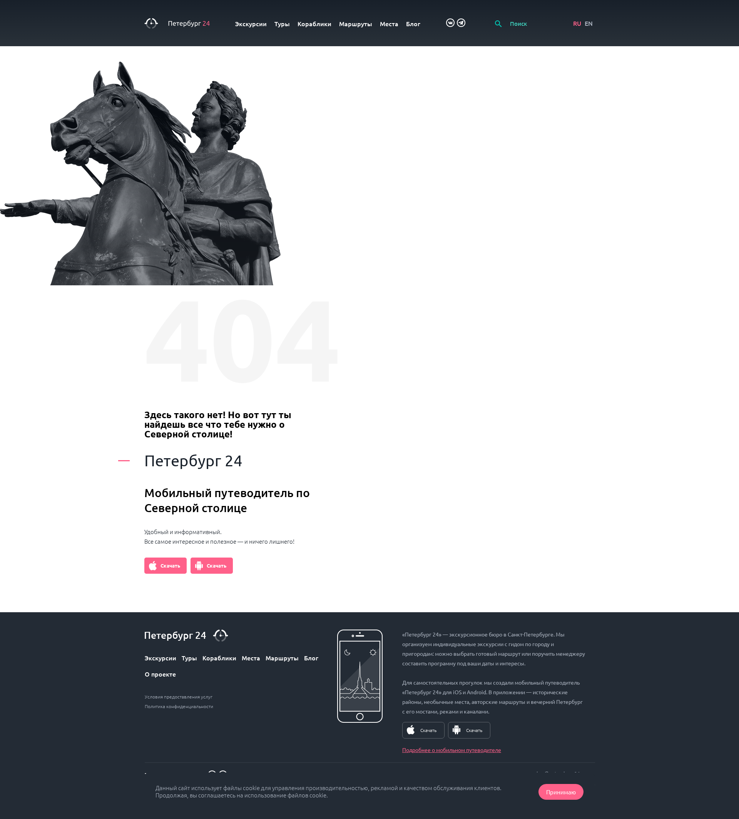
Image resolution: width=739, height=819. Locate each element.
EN (589, 23)
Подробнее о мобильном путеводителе (451, 749)
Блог (413, 23)
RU (577, 23)
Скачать (170, 565)
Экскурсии (251, 23)
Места (389, 23)
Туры (282, 23)
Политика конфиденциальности (179, 706)
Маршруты (355, 23)
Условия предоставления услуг (178, 696)
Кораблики (314, 23)
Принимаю (561, 792)
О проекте (160, 674)
